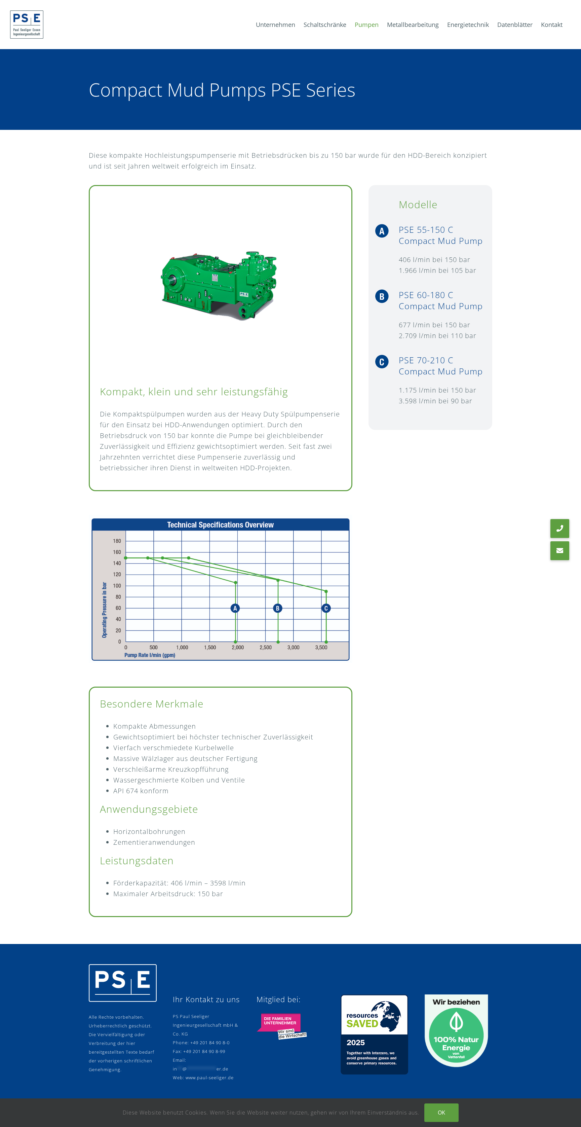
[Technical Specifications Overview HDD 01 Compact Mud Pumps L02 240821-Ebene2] (220, 517)
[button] (559, 550)
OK (441, 1112)
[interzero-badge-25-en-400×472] (375, 997)
